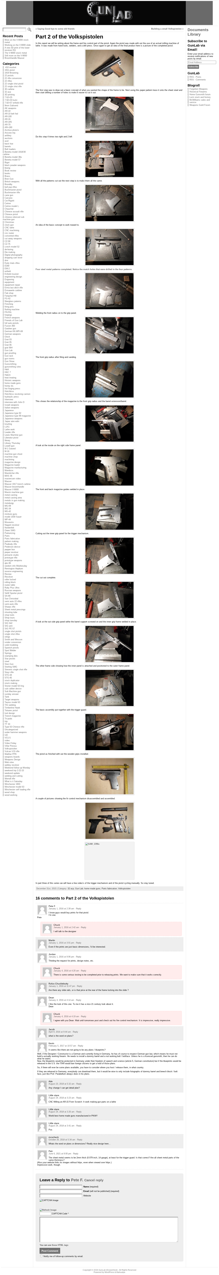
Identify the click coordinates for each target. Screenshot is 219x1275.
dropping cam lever (13, 257)
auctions (9, 138)
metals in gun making (15, 500)
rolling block (10, 582)
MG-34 (8, 508)
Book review (10, 170)
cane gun (9, 195)
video (7, 740)
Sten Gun (9, 664)
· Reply (78, 908)
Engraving (9, 279)
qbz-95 (8, 563)
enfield (8, 271)
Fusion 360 (10, 326)
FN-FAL (8, 312)
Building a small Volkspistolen (166, 29)
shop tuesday (11, 620)
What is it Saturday (13, 781)
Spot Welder (10, 650)
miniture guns (11, 514)
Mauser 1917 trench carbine (17, 484)
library (7, 440)
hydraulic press (12, 397)
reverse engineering (14, 571)
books (7, 173)
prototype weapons (13, 560)
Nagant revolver (12, 525)
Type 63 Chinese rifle (14, 727)
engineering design (13, 277)
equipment (9, 282)
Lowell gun (9, 446)
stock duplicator (12, 680)
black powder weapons (15, 165)
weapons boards (12, 757)
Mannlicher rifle (12, 473)
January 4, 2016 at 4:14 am (61, 1000)
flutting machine (12, 309)
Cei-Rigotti (9, 200)
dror (6, 260)
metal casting (11, 495)
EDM (7, 266)
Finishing (9, 304)
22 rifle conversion (13, 78)
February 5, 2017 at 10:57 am (62, 1046)
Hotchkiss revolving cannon (17, 394)
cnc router (9, 233)
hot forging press (12, 388)
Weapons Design (12, 759)
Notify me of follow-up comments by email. (63, 1256)
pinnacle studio (12, 555)
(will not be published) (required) (101, 1191)
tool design (10, 713)
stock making (11, 683)
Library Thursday (12, 443)
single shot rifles (12, 634)
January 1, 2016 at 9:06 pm (61, 957)
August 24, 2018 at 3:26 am (61, 1112)
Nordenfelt (9, 527)
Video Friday (10, 743)
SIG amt (9, 626)
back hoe (9, 143)
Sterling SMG (11, 667)
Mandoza (9, 470)
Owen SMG (10, 530)
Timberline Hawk (12, 707)
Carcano (8, 198)
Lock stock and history (200, 97)
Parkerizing (10, 533)
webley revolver (12, 765)
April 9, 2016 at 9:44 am (60, 1032)
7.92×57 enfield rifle (14, 103)
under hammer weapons (16, 732)
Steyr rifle (9, 672)
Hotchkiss (9, 391)
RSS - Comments (198, 79)
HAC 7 (8, 372)
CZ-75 (7, 244)
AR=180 (8, 127)
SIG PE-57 (10, 628)
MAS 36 (8, 476)
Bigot (7, 162)
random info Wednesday (16, 566)
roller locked (10, 579)
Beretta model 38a (13, 157)
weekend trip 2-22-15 (14, 770)
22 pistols (9, 75)
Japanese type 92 (13, 413)
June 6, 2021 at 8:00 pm (60, 1153)
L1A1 (7, 427)
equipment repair (12, 285)
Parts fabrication (12, 538)
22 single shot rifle (13, 86)
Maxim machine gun (14, 492)
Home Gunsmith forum (200, 94)
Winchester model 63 (14, 787)
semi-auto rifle (11, 604)
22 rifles (8, 81)
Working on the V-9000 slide (18, 45)
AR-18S (8, 122)
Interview (9, 399)
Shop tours (10, 617)
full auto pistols (12, 323)
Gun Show (9, 361)
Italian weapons (12, 407)
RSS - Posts (195, 77)
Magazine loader (12, 465)
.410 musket (10, 67)
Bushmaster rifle (12, 192)
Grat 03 (8, 339)
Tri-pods (8, 718)
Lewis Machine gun (13, 435)
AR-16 (7, 119)
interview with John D (14, 402)
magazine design (12, 462)
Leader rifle (10, 432)
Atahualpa (120, 1272)
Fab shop (9, 293)
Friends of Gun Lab (13, 320)
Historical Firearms (198, 91)
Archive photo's (12, 130)
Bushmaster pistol (13, 190)
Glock (7, 337)
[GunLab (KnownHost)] (109, 13)
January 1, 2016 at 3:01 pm (61, 943)
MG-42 (8, 511)
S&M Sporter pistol (13, 593)
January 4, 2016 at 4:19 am (66, 1016)
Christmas (9, 222)
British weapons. (12, 181)
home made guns (13, 383)
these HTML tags (60, 1245)
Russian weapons (13, 590)
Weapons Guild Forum (200, 105)
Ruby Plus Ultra (12, 587)
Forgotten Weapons (199, 89)
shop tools (9, 615)
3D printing (10, 94)
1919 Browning (11, 73)
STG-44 (8, 675)
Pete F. (77, 1180)
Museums (9, 522)
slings (7, 637)
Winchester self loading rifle (17, 789)
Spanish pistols (12, 647)
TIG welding (10, 705)
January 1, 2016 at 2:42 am (66, 927)
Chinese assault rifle (14, 211)
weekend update (12, 773)
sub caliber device (13, 688)
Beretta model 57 (13, 160)
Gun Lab (9, 350)
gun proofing (10, 353)
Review (8, 574)
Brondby (8, 184)
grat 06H (9, 347)
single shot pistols (13, 631)
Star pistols (10, 658)
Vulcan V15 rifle (12, 751)
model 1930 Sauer (13, 517)
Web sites (9, 762)
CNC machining (12, 230)
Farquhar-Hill (10, 296)
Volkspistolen (11, 748)
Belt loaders (10, 149)
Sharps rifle (10, 607)
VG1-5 (8, 738)
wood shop (10, 792)
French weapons (12, 317)
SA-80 (7, 596)
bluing (7, 168)
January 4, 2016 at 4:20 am (66, 970)
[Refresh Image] (48, 1210)
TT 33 (7, 724)
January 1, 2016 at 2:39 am (61, 908)
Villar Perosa (11, 746)
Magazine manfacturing (15, 467)
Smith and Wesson (13, 639)
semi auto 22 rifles (13, 601)
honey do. (9, 386)
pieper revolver (11, 552)
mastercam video (13, 478)
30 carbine (9, 89)
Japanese (9, 410)
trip (6, 721)
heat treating (10, 377)
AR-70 (7, 124)
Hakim (8, 375)
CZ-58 (7, 241)
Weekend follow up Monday (17, 768)
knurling (8, 424)
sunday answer (12, 694)
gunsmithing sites (13, 367)
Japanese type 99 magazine (18, 416)
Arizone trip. (10, 133)
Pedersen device (12, 547)
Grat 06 (8, 345)
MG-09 (8, 506)
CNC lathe (9, 227)
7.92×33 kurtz (11, 100)
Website (87, 1195)
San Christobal (11, 598)
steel (7, 661)
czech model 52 (12, 247)
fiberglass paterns (13, 301)
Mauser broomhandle (14, 487)
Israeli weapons (12, 405)
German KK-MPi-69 (14, 331)
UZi (6, 735)
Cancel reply (93, 1180)
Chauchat (9, 209)
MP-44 (8, 519)
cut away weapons (13, 238)
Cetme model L (12, 206)
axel (6, 141)
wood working (11, 795)
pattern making (11, 541)
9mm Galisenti (11, 105)
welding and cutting (13, 776)
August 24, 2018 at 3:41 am (61, 1125)
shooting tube (11, 612)
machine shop (11, 457)
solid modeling (11, 645)
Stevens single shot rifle (16, 669)
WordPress (109, 1272)
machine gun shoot (13, 454)
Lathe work (10, 429)
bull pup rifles (11, 187)
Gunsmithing (10, 364)
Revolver (9, 577)
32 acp (8, 92)
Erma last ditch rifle (14, 287)
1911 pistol (10, 70)
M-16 (7, 451)
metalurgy (9, 503)
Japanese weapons (13, 418)
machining (9, 459)
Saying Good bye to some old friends (56, 29)
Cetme (8, 203)
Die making (10, 252)
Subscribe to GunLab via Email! (197, 45)
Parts (7, 536)
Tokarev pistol (11, 710)
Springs (8, 653)
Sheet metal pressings (15, 609)
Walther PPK (11, 754)
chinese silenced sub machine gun (13, 218)
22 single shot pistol (14, 83)
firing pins (9, 307)
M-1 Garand (10, 448)
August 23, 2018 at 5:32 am (61, 1084)
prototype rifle (11, 557)
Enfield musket (12, 274)
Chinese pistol (11, 214)
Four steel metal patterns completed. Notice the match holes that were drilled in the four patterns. (84, 269)
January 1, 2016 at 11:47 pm (62, 986)
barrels (8, 146)
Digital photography (13, 255)
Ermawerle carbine (13, 290)
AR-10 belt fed (11, 113)
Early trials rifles (12, 263)
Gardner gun (10, 328)
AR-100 (8, 116)
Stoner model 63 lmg (14, 686)
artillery (8, 135)
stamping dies (11, 656)
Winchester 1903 (12, 784)
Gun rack (9, 356)
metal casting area (13, 497)
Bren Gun (9, 179)
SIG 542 (8, 623)
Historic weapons (13, 380)
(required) (90, 1186)
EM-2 (7, 268)
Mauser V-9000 (12, 489)
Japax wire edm (12, 421)
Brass (7, 176)
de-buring (9, 249)
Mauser (8, 481)
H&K (7, 369)
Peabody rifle (11, 544)
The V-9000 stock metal (16, 53)
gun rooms (9, 358)
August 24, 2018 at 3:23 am (61, 1098)
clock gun (9, 225)
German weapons (13, 334)
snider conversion (13, 642)
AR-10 (7, 111)
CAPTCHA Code (59, 1213)
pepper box (10, 549)
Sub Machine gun (13, 691)
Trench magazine (13, 716)
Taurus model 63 (12, 702)
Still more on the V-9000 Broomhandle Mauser (16, 56)
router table (10, 585)
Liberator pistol (11, 437)
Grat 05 (8, 342)
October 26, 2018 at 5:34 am (62, 1139)
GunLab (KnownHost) (108, 1270)
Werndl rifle (10, 778)
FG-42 (7, 298)
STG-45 (8, 677)
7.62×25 (8, 97)
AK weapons (10, 108)
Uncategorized (11, 729)
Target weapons (12, 699)
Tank (7, 697)
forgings (8, 315)
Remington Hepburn (14, 568)
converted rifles (12, 236)
